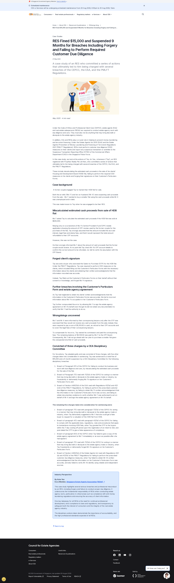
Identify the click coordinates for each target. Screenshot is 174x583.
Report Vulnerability (35, 576)
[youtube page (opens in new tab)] (125, 555)
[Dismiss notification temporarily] (144, 5)
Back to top (59, 526)
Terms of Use (66, 576)
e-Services (32, 560)
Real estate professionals (37, 554)
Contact (115, 559)
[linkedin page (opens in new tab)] (119, 555)
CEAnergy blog (94, 25)
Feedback (116, 563)
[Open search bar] (143, 14)
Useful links (62, 550)
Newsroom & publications (77, 25)
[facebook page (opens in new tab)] (114, 555)
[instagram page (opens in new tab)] (130, 555)
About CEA (62, 25)
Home (54, 25)
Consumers (32, 550)
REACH (77, 576)
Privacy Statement (53, 576)
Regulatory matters (83, 14)
